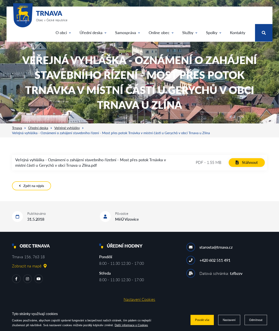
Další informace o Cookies (131, 325)
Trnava (17, 128)
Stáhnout (250, 162)
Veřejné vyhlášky (67, 128)
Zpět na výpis (33, 186)
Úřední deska (91, 32)
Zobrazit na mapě (26, 265)
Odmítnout (255, 320)
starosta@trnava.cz (216, 247)
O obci (61, 32)
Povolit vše (202, 320)
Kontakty (237, 32)
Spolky (211, 32)
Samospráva (125, 32)
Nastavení (229, 320)
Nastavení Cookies (139, 299)
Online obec (159, 32)
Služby (187, 32)
